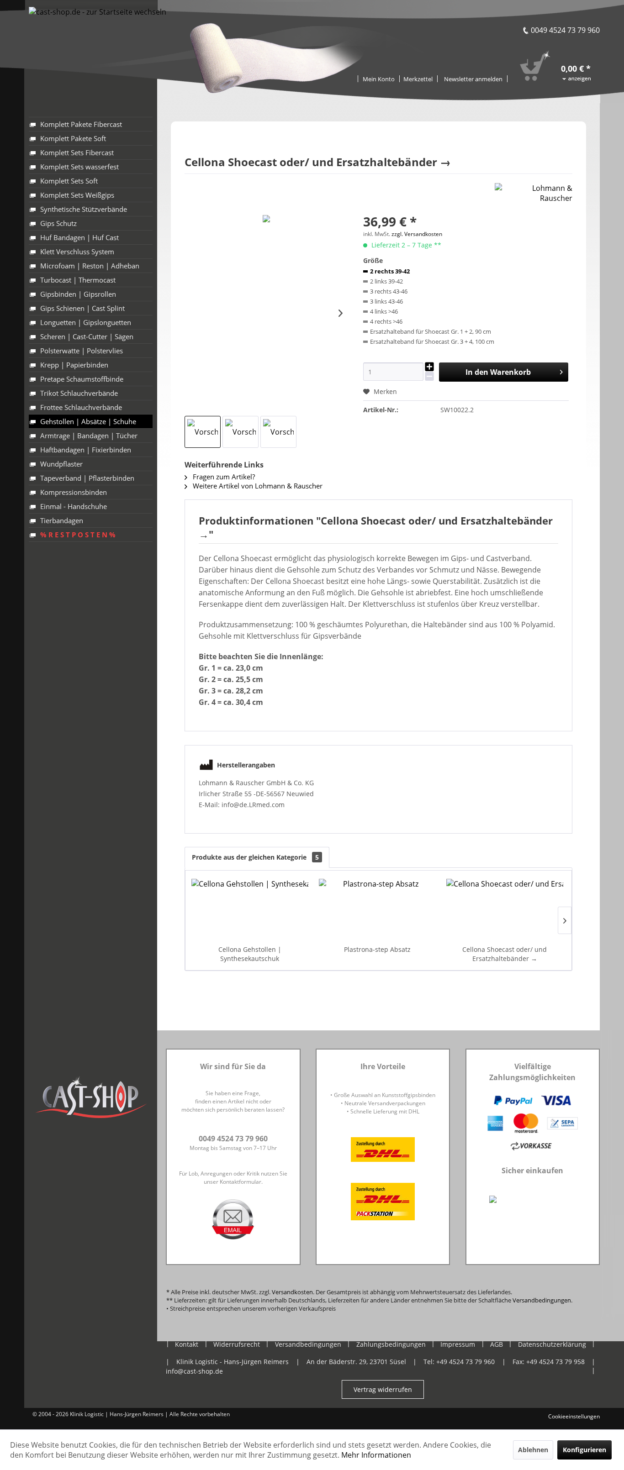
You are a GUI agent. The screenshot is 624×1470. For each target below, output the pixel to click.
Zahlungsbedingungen (391, 1344)
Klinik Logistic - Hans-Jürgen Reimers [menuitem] (232, 1361)
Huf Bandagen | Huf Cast (79, 237)
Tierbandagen (61, 520)
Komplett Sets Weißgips (77, 195)
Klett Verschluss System (77, 251)
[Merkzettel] (418, 78)
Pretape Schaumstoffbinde (81, 378)
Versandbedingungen (542, 1300)
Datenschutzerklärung (552, 1344)
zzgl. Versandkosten (416, 234)
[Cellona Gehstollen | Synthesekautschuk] (249, 908)
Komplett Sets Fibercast (77, 152)
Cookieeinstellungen (574, 1416)
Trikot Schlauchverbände (79, 393)
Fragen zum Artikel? (223, 476)
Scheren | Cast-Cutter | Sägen (86, 336)
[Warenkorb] (564, 55)
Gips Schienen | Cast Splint (82, 308)
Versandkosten (292, 1292)
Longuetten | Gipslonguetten (85, 322)
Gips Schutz (58, 223)
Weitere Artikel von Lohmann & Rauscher (257, 485)
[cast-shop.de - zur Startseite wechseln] (97, 40)
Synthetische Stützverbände (83, 209)
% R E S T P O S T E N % (78, 534)
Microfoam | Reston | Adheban (89, 265)
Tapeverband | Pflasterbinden (87, 478)
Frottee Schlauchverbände (81, 407)
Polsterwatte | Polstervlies (81, 350)
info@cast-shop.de (194, 1371)
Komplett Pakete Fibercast (81, 124)
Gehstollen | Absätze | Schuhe (88, 421)
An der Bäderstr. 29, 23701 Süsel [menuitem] (356, 1361)
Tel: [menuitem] (459, 1361)
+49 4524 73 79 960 (465, 1361)
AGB (496, 1344)
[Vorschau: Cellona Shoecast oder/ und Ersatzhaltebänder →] (203, 432)
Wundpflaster (61, 463)
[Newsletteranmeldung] (473, 78)
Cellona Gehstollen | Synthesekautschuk (249, 954)
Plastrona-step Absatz (377, 949)
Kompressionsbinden (73, 492)
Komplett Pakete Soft (73, 138)
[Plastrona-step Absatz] (377, 908)
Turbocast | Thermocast (78, 279)
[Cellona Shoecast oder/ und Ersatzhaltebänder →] (504, 908)
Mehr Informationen (376, 1455)
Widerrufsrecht (236, 1344)
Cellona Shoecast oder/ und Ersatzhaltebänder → (504, 954)
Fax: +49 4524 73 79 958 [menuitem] (549, 1361)
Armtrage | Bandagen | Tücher (88, 435)
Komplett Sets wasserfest (79, 166)
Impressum (457, 1344)
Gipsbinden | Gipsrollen (78, 294)
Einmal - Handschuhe (73, 506)
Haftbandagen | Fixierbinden (85, 449)
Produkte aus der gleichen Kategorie (255, 857)
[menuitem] (418, 78)
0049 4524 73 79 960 (565, 30)
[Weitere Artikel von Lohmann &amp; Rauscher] (533, 199)
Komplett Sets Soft (69, 180)
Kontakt (186, 1344)
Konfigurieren (584, 1449)
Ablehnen (533, 1449)
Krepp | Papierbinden (74, 364)
